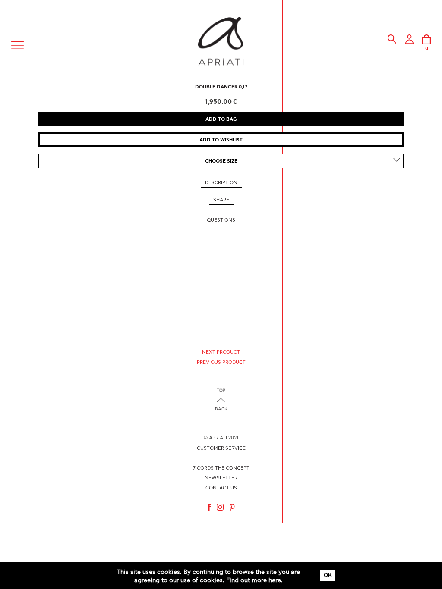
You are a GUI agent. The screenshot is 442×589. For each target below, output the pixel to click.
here (274, 580)
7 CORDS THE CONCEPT (221, 468)
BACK (221, 409)
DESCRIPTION (221, 182)
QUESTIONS (221, 220)
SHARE (221, 199)
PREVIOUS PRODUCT (221, 362)
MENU (18, 44)
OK (328, 575)
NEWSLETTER (221, 478)
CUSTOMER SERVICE (221, 448)
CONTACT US (221, 488)
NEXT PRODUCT (221, 352)
